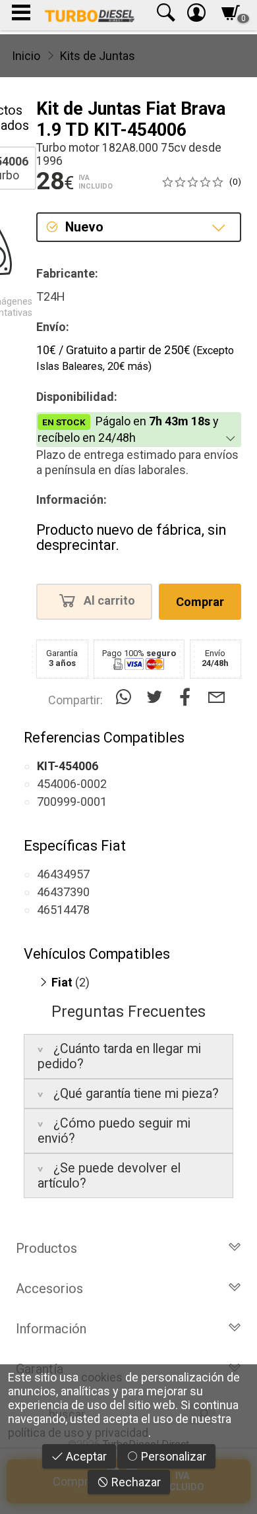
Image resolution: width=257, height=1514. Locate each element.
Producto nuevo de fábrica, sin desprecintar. (131, 537)
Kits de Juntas (97, 56)
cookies (102, 1377)
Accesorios (49, 1288)
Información (51, 1329)
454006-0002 (72, 784)
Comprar (200, 602)
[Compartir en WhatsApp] (126, 697)
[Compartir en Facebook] (188, 697)
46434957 (63, 874)
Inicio (26, 56)
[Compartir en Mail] (216, 697)
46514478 (63, 910)
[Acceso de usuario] (196, 15)
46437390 (63, 892)
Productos (46, 1248)
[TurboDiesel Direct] (89, 15)
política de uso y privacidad (78, 1432)
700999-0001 (72, 801)
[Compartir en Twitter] (157, 697)
